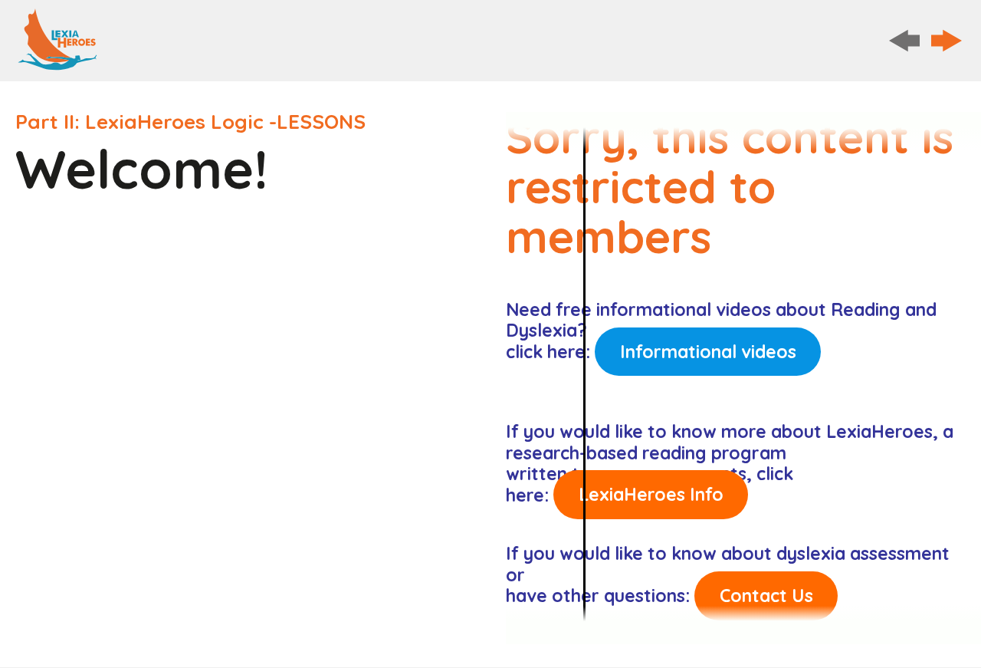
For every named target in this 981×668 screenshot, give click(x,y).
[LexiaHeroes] (57, 39)
